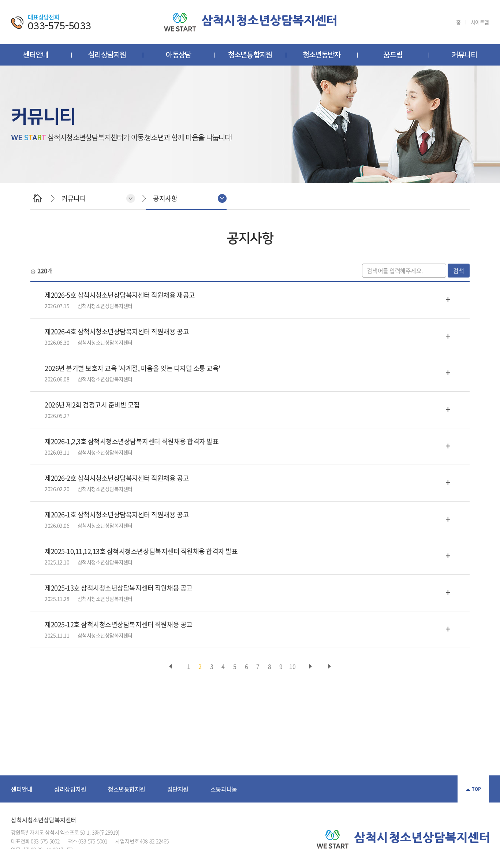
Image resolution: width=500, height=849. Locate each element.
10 (292, 666)
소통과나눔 (223, 789)
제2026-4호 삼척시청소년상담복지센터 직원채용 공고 (117, 331)
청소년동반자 (321, 55)
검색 (458, 270)
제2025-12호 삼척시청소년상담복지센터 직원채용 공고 (119, 624)
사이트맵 (480, 22)
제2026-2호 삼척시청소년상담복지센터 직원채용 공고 (117, 478)
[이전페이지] (170, 666)
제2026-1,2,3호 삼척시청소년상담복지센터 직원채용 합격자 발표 (132, 441)
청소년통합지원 (250, 55)
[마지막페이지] (329, 666)
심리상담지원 (107, 55)
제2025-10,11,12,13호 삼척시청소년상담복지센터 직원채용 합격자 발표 (141, 551)
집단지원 (178, 789)
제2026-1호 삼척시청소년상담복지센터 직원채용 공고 (117, 515)
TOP (476, 789)
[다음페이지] (310, 666)
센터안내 (35, 55)
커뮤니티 (464, 55)
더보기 (448, 299)
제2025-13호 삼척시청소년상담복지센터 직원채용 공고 (119, 588)
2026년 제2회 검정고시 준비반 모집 (92, 405)
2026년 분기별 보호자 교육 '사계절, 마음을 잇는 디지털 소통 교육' (132, 368)
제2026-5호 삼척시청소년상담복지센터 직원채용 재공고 (120, 295)
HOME (37, 198)
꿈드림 (392, 55)
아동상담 (178, 55)
